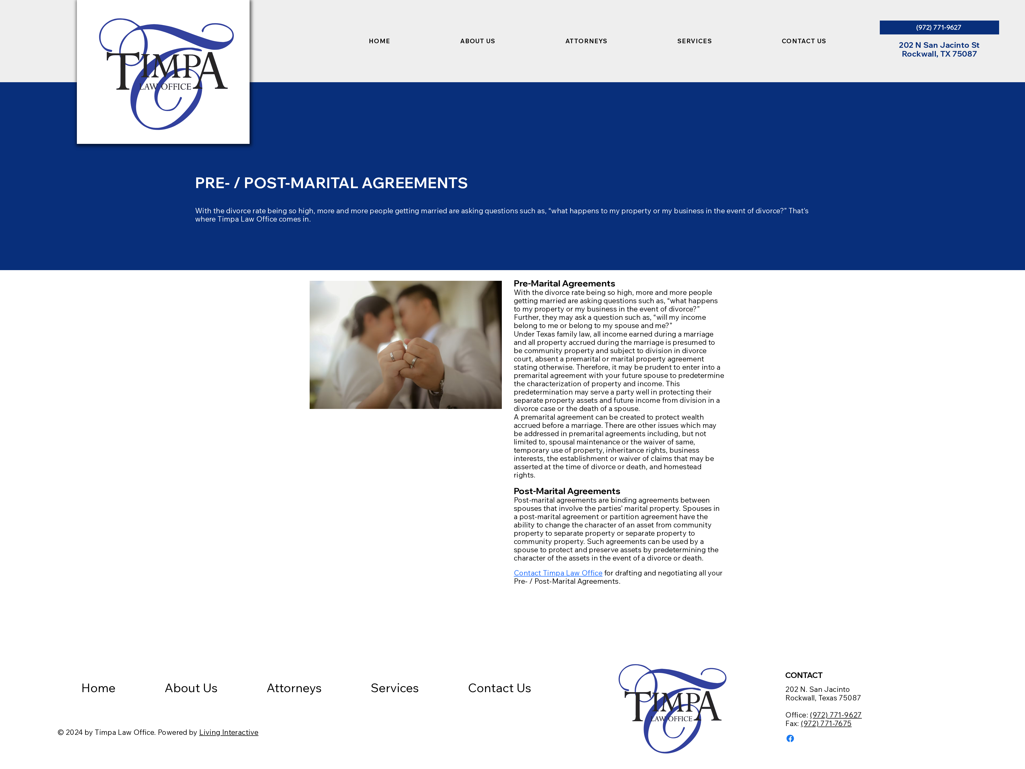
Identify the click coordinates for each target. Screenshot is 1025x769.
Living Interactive (228, 732)
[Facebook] (790, 738)
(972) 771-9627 (836, 714)
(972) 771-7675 (826, 723)
